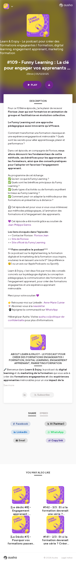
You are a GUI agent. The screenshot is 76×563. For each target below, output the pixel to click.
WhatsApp (52, 309)
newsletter (39, 306)
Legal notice (66, 557)
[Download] (49, 85)
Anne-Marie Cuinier (54, 302)
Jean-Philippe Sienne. (19, 224)
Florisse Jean (41, 235)
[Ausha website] (65, 5)
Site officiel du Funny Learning (28, 242)
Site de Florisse (20, 239)
